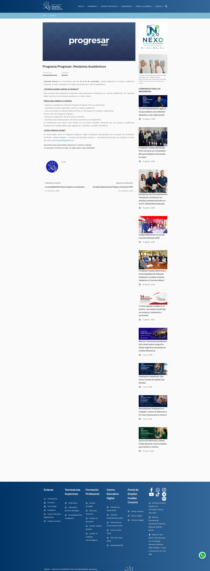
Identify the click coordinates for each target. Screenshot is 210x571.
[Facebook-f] (151, 490)
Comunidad (126, 6)
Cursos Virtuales (109, 6)
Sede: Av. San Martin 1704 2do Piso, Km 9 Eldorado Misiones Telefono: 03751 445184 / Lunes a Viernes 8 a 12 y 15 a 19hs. (157, 544)
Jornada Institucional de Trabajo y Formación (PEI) (112, 187)
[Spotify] (164, 498)
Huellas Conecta (53, 521)
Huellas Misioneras (50, 75)
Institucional (52, 499)
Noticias (53, 15)
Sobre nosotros (137, 511)
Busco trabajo (136, 516)
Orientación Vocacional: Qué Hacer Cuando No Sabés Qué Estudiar (151, 379)
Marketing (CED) (116, 545)
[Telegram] (164, 494)
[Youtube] (151, 494)
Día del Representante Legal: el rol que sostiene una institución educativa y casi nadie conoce (152, 112)
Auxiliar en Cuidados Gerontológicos (92, 537)
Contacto (51, 503)
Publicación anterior (53, 183)
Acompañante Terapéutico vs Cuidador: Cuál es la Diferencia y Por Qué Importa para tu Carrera (153, 411)
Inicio (80, 6)
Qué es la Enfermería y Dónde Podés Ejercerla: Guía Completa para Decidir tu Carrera (152, 444)
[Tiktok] (158, 494)
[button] (202, 555)
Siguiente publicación (124, 183)
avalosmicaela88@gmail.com (62, 140)
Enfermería (72, 503)
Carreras (91, 6)
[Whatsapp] (158, 490)
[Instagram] (164, 490)
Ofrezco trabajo (137, 520)
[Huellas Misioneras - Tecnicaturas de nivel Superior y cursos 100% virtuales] (52, 6)
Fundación (51, 510)
